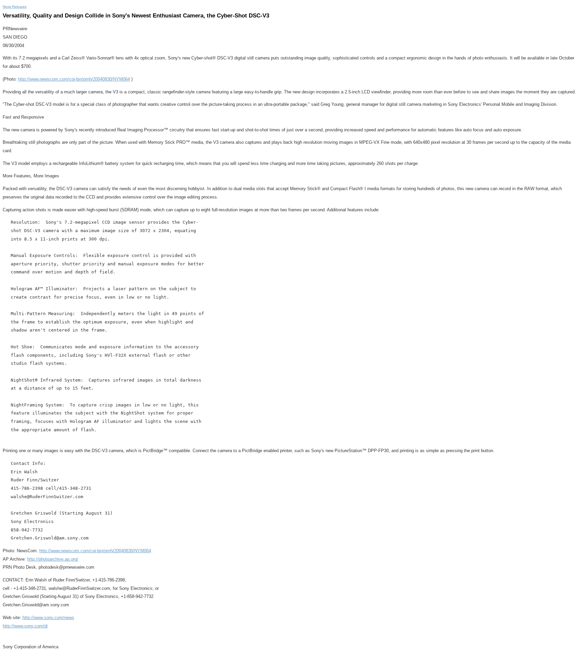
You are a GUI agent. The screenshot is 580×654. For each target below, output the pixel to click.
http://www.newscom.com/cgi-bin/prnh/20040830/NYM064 (74, 79)
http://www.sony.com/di (25, 625)
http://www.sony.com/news (48, 617)
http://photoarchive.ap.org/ (52, 559)
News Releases (15, 6)
